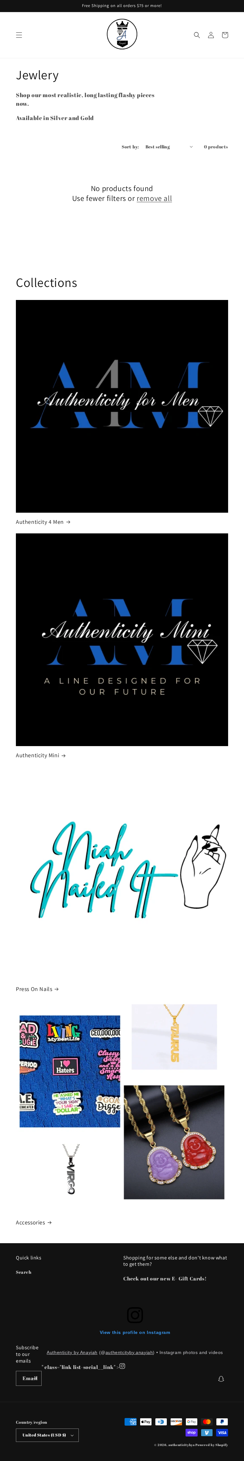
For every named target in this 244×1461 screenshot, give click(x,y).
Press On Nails (34, 989)
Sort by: (130, 147)
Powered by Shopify (211, 1445)
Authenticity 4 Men (40, 521)
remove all (154, 198)
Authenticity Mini (37, 755)
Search (24, 1272)
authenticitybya (181, 1445)
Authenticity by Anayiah (72, 1352)
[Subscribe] (34, 1378)
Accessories (30, 1222)
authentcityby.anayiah (129, 1352)
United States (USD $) (44, 1435)
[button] (19, 35)
